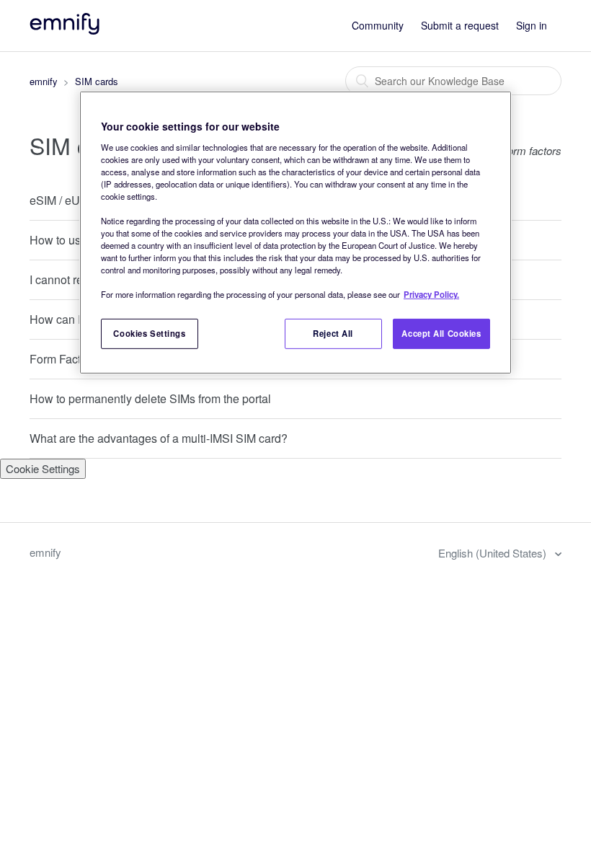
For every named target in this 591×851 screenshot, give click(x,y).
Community (378, 25)
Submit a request (460, 25)
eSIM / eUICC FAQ (78, 200)
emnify (44, 81)
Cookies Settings (149, 333)
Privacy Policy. (431, 294)
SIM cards (96, 81)
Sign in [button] (531, 25)
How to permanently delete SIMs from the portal (150, 398)
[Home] (66, 30)
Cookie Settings (43, 468)
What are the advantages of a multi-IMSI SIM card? (159, 438)
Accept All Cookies (441, 333)
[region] (295, 232)
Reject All (333, 333)
